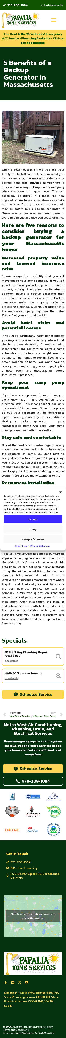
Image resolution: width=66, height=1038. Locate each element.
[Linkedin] (12, 982)
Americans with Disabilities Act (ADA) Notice (28, 1033)
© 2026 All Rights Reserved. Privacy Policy (28, 1027)
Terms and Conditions (16, 1030)
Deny (33, 529)
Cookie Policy (22, 546)
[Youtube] (26, 982)
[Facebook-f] (5, 982)
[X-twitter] (19, 982)
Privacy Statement (40, 546)
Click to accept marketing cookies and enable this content (33, 916)
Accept (33, 519)
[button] (60, 492)
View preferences (33, 539)
